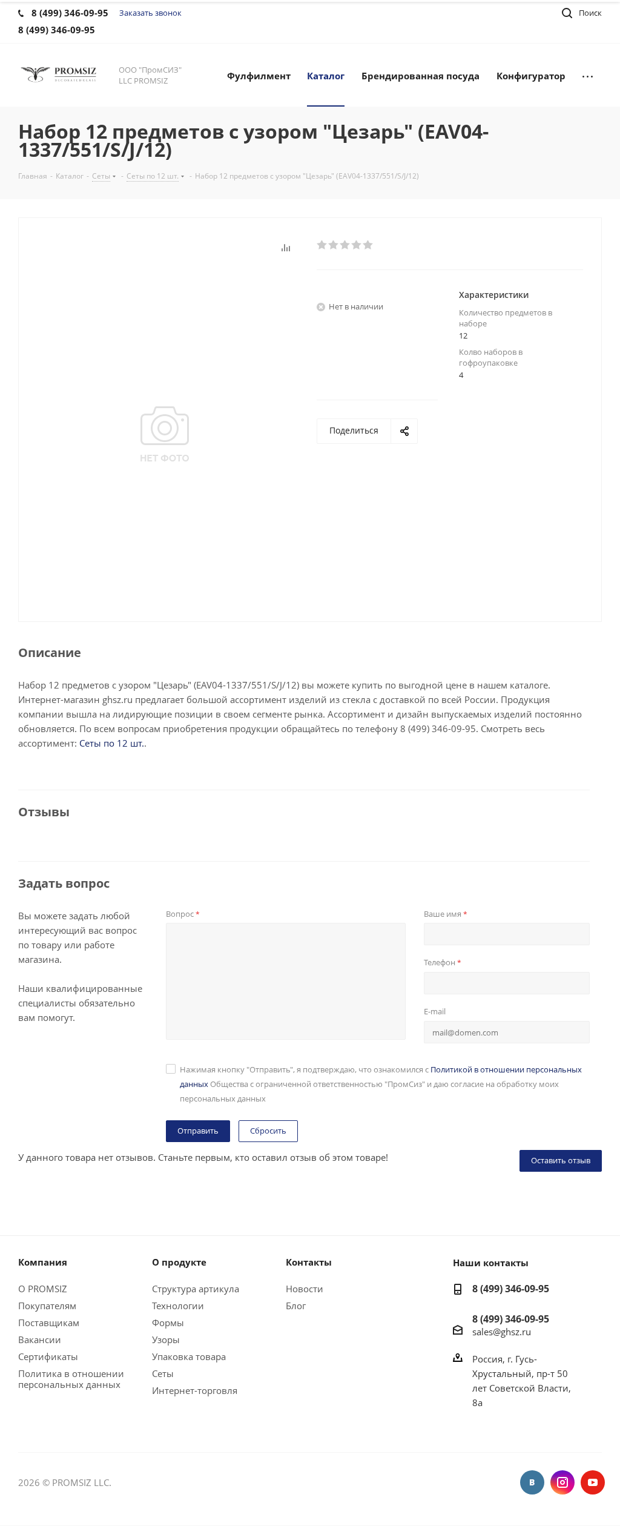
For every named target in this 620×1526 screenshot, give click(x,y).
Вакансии (39, 1339)
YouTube (593, 1482)
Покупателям (47, 1306)
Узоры (166, 1339)
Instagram (562, 1482)
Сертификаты (48, 1356)
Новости (304, 1289)
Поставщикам (48, 1322)
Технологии (178, 1306)
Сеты (163, 1373)
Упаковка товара (189, 1356)
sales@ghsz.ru (501, 1331)
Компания (42, 1262)
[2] (334, 245)
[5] (368, 245)
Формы (168, 1322)
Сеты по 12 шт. (111, 743)
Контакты (309, 1262)
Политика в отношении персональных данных (71, 1378)
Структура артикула (195, 1289)
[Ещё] (587, 75)
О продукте (179, 1262)
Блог (296, 1306)
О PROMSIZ (42, 1289)
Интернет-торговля (194, 1390)
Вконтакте (532, 1482)
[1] (322, 245)
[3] (345, 245)
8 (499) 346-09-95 (510, 1288)
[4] (357, 245)
